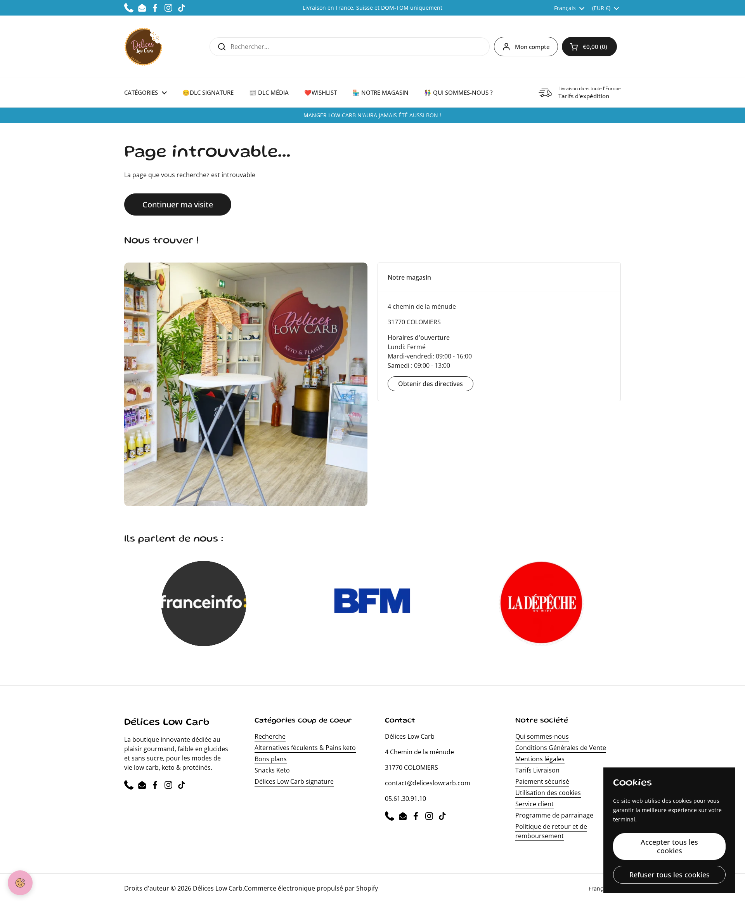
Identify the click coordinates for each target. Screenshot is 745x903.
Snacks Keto (272, 770)
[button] (589, 46)
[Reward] (20, 882)
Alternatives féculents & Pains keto (305, 747)
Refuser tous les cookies (669, 874)
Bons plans (271, 759)
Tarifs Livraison (537, 770)
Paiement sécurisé (542, 781)
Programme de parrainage (554, 815)
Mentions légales (540, 759)
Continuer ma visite (177, 204)
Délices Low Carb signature (294, 781)
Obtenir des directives (430, 383)
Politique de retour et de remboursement (551, 831)
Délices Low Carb (218, 888)
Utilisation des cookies (548, 792)
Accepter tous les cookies (669, 846)
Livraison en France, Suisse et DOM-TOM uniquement (372, 7)
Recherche (270, 736)
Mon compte (532, 46)
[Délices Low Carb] (143, 46)
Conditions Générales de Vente (560, 747)
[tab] (499, 277)
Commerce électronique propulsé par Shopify (311, 888)
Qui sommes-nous (542, 736)
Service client (534, 804)
